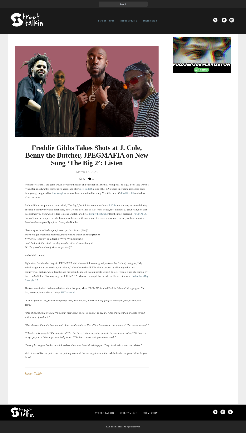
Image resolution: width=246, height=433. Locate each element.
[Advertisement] (202, 140)
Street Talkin (106, 20)
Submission (150, 20)
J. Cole (112, 205)
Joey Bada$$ (86, 188)
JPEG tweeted (68, 292)
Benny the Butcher (99, 213)
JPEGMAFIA (139, 213)
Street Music (128, 20)
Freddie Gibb (128, 193)
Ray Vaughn (58, 193)
